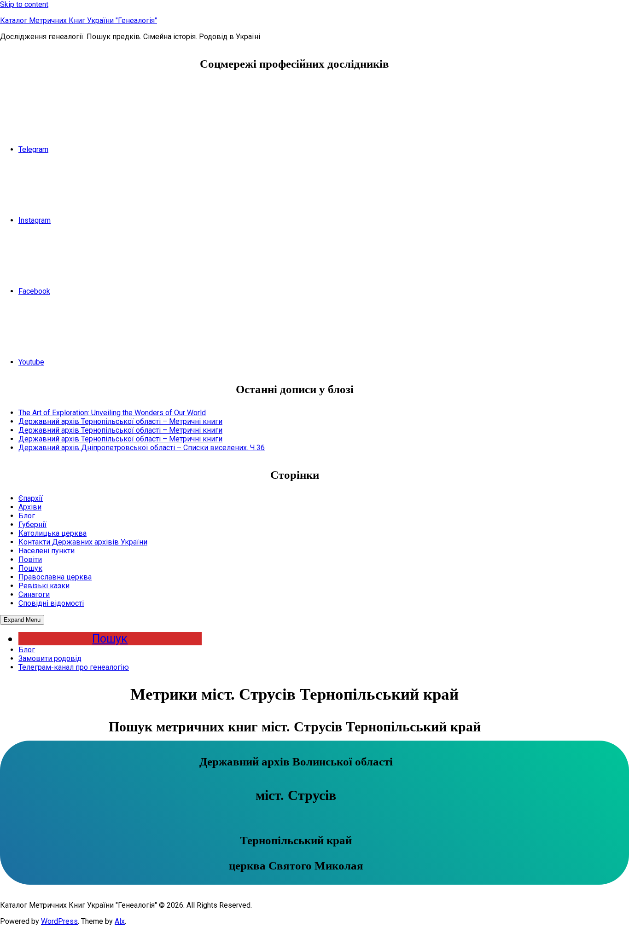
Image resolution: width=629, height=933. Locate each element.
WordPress (59, 921)
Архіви (29, 507)
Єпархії (30, 498)
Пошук (30, 568)
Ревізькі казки (44, 585)
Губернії (32, 524)
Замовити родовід (50, 658)
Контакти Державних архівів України (82, 542)
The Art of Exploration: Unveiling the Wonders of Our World (112, 412)
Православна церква (55, 577)
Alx (120, 921)
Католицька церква (52, 533)
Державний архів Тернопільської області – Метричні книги (120, 421)
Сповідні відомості (51, 603)
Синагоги (34, 594)
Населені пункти (46, 550)
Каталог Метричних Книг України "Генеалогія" (78, 20)
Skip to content (24, 4)
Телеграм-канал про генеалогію (73, 667)
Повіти (30, 559)
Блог (26, 515)
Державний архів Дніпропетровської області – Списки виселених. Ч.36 (141, 447)
